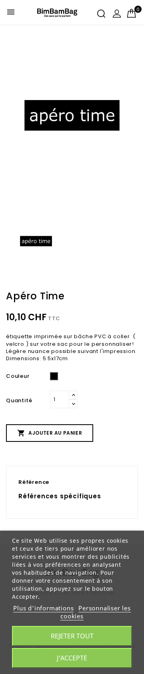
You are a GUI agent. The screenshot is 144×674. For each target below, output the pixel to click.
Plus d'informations (43, 608)
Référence (33, 482)
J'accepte (72, 658)
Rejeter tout (72, 636)
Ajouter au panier (49, 433)
